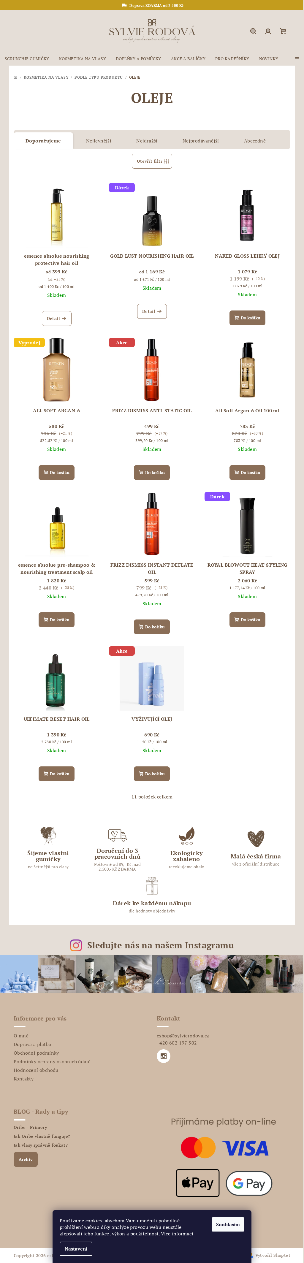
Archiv (26, 1159)
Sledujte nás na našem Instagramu (160, 945)
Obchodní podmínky (36, 1053)
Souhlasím (228, 1224)
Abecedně (255, 140)
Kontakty (24, 1078)
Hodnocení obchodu (36, 1070)
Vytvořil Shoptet (272, 1255)
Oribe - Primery (30, 1127)
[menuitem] (27, 59)
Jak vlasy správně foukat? (41, 1145)
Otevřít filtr (149, 161)
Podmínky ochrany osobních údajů (52, 1061)
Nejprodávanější (201, 140)
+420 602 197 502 (177, 1042)
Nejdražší (147, 140)
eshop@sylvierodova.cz (183, 1035)
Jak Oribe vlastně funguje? (42, 1136)
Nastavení (76, 1248)
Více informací (177, 1233)
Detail (53, 318)
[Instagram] (163, 1056)
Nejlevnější (98, 140)
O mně (21, 1035)
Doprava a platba (32, 1044)
